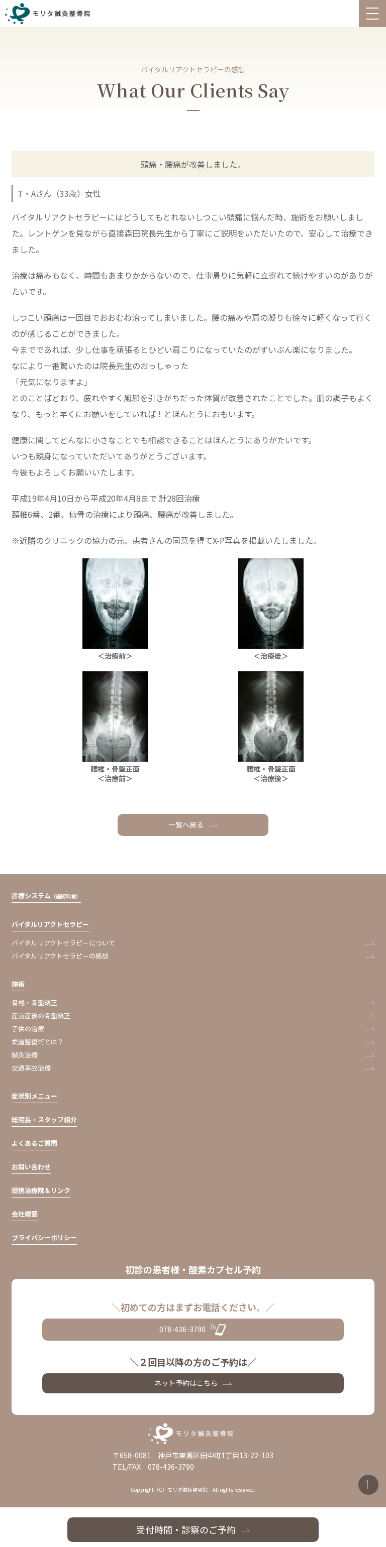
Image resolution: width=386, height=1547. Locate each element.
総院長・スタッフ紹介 (44, 1119)
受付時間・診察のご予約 (186, 1529)
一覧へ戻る (186, 824)
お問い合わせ (31, 1166)
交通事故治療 (31, 1068)
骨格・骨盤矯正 (34, 1002)
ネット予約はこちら (186, 1383)
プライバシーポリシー (44, 1237)
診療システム (46, 895)
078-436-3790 (182, 1329)
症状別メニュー (34, 1096)
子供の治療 (28, 1028)
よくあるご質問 (34, 1143)
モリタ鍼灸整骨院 (49, 14)
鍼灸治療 (25, 1054)
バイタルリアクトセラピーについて (63, 942)
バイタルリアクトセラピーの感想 (60, 956)
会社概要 (25, 1214)
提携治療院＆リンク (41, 1190)
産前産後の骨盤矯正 (41, 1015)
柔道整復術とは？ (38, 1041)
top (368, 1485)
